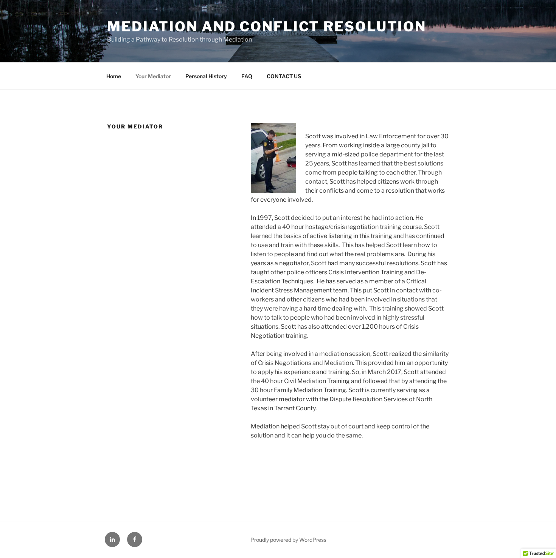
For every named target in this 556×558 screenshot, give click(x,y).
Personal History (206, 76)
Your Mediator (153, 76)
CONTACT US (284, 76)
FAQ (246, 76)
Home (113, 76)
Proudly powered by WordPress (288, 539)
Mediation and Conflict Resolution (266, 26)
